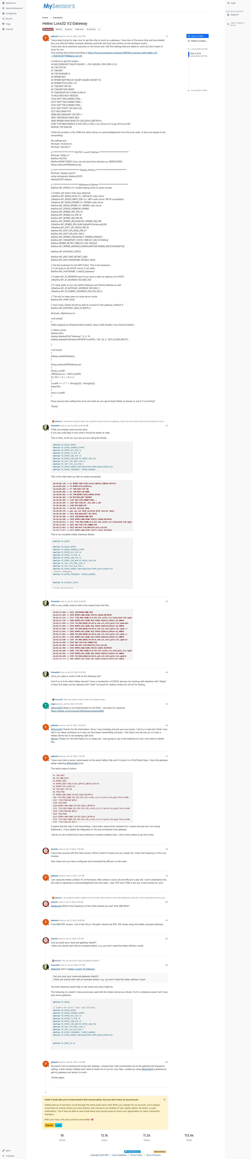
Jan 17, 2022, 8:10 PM (74, 902)
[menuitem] (238, 3)
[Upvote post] (155, 413)
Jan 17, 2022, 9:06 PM (75, 920)
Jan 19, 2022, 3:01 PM (76, 965)
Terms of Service (153, 1155)
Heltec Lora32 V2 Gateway (81, 969)
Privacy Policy (136, 1155)
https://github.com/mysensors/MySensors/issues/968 (77, 711)
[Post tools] (165, 413)
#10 (166, 902)
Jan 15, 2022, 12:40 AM (73, 704)
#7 (167, 756)
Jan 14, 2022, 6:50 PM (76, 672)
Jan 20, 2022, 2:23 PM (76, 1062)
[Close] (164, 1099)
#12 (166, 939)
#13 (166, 965)
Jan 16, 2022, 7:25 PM (76, 756)
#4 (167, 672)
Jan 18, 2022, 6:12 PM (75, 939)
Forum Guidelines (119, 1155)
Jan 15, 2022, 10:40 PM (76, 725)
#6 (167, 725)
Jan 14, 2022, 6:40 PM (76, 426)
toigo (53, 704)
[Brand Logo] (59, 6)
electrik (54, 849)
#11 (167, 920)
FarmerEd (55, 426)
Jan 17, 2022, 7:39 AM (75, 849)
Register (49, 1125)
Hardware (49, 29)
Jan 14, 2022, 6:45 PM (76, 601)
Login (58, 1125)
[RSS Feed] (99, 29)
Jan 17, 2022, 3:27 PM (75, 876)
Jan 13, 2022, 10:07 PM (76, 36)
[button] (13, 1151)
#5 (167, 704)
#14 (166, 1062)
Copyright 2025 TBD (99, 1155)
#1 (167, 36)
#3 (167, 601)
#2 (167, 426)
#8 (167, 849)
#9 (167, 876)
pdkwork (54, 36)
